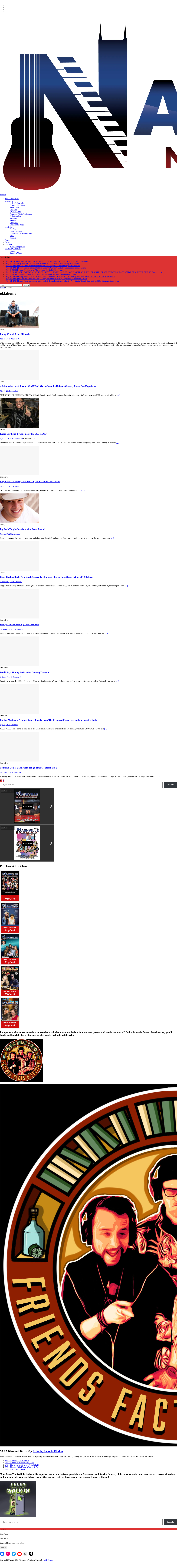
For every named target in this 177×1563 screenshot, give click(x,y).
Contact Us (9, 244)
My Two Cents (15, 212)
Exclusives (9, 201)
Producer (13, 220)
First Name (4, 1532)
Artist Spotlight (15, 216)
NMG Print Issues (12, 199)
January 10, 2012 (6, 532)
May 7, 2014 (5, 389)
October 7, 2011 (6, 675)
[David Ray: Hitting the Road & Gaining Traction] (19, 663)
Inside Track (14, 207)
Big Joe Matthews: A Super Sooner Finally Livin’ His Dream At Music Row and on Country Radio (49, 718)
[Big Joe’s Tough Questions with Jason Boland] (19, 520)
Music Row (9, 227)
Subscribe (170, 783)
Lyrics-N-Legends (16, 203)
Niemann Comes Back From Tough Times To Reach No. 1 (28, 765)
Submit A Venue (16, 253)
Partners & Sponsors (17, 247)
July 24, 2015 (5, 337)
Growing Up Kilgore (18, 205)
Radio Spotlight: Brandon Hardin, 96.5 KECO (23, 432)
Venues (12, 251)
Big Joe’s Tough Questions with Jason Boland (22, 527)
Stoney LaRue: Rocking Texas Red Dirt (19, 622)
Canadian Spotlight (17, 225)
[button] (17, 1458)
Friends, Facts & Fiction (48, 1449)
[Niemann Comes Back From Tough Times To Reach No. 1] (19, 759)
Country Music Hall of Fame (21, 233)
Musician (13, 218)
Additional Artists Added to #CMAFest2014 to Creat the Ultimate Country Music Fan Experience (48, 384)
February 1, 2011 (6, 770)
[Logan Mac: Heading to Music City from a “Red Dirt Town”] (19, 473)
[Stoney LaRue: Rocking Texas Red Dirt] (19, 616)
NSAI (12, 236)
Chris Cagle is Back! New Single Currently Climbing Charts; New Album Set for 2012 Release (46, 575)
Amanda (14, 337)
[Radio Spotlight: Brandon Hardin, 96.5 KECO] (19, 425)
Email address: (6, 1541)
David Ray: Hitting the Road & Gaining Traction (24, 670)
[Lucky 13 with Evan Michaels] (19, 325)
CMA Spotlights (16, 231)
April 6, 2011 (5, 723)
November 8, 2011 (7, 627)
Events (7, 242)
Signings (13, 238)
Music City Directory (13, 249)
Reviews (8, 240)
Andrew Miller (17, 436)
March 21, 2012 (6, 484)
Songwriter (14, 223)
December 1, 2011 (7, 580)
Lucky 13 (13, 210)
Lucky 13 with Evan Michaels (15, 332)
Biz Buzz (13, 229)
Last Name (4, 1536)
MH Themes (48, 1558)
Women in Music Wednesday (21, 214)
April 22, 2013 (5, 436)
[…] (13, 345)
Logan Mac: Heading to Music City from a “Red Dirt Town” (30, 479)
